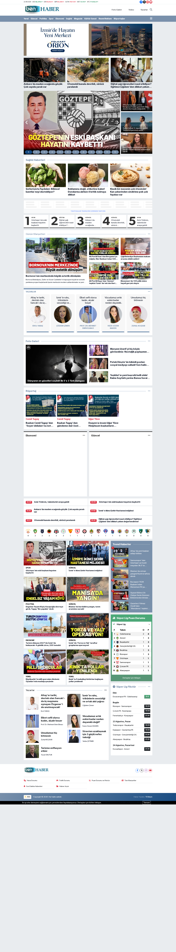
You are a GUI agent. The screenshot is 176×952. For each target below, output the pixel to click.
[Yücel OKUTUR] (32, 751)
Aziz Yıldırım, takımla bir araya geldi (143, 222)
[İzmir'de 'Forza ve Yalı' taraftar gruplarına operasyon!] (88, 625)
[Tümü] (149, 391)
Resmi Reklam (105, 19)
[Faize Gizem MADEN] (113, 314)
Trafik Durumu (64, 780)
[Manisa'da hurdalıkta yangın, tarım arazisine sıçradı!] (88, 589)
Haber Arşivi (64, 786)
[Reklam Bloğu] (88, 40)
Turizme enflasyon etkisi (51, 749)
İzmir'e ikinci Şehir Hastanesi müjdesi (116, 511)
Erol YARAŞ (37, 326)
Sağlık (69, 19)
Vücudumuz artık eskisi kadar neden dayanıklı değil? (113, 300)
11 (107, 152)
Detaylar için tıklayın (131, 678)
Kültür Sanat (90, 19)
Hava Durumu (32, 780)
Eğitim (61, 217)
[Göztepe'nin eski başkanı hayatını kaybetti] (45, 553)
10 (99, 152)
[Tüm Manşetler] (149, 234)
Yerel (26, 19)
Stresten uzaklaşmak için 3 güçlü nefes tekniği (94, 734)
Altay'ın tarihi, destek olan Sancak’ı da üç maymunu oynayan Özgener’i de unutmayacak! (38, 300)
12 (115, 152)
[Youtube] (150, 770)
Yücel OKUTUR (46, 755)
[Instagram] (146, 770)
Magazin (78, 19)
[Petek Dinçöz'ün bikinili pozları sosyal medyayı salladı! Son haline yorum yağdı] (98, 363)
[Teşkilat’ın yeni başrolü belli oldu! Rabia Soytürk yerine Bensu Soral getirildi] (98, 377)
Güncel (34, 19)
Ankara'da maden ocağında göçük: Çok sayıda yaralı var (92, 223)
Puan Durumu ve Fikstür (101, 780)
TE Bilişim (148, 797)
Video (131, 10)
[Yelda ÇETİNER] (73, 736)
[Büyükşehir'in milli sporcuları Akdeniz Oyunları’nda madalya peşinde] (45, 662)
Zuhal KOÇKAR (138, 326)
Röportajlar (119, 19)
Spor (51, 19)
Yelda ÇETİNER (88, 741)
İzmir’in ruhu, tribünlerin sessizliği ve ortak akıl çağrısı (63, 300)
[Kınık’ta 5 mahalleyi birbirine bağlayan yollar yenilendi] (88, 662)
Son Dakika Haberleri (34, 786)
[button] (27, 122)
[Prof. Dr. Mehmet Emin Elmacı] (88, 314)
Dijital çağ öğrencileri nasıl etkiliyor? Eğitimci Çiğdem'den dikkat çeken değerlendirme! (66, 223)
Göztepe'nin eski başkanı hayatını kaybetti (39, 222)
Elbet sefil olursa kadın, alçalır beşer (88, 300)
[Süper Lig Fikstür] (149, 687)
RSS (28, 797)
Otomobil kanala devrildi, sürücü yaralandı (118, 223)
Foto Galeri (117, 10)
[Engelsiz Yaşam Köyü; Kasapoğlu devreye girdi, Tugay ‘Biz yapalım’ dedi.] (45, 589)
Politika (43, 19)
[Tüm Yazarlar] (149, 292)
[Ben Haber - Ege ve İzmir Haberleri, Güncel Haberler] (42, 10)
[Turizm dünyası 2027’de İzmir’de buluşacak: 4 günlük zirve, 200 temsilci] (45, 625)
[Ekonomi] (84, 435)
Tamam (146, 803)
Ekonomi (60, 19)
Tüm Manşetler (130, 780)
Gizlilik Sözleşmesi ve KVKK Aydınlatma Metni (122, 803)
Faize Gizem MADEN (90, 726)
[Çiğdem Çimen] (63, 314)
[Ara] (151, 9)
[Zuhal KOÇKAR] (138, 314)
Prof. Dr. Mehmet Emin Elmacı (52, 724)
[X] (142, 770)
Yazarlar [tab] (31, 292)
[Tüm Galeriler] (149, 341)
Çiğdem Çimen (63, 326)
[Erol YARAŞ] (38, 314)
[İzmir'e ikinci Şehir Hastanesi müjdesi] (88, 553)
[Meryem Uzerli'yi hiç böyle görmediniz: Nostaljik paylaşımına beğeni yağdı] (98, 350)
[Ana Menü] (151, 18)
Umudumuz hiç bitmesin (138, 298)
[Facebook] (137, 770)
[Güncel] (149, 435)
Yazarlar (144, 10)
